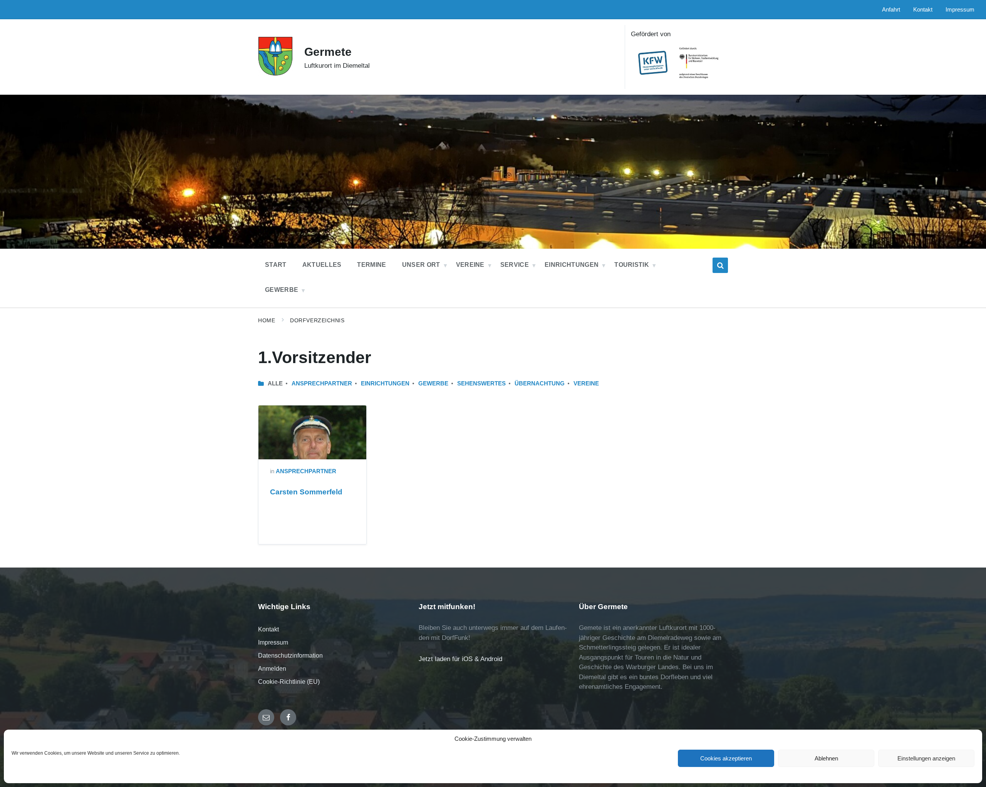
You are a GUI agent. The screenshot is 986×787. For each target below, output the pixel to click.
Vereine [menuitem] (470, 264)
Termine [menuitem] (371, 264)
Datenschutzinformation (290, 655)
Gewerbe (433, 383)
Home (266, 320)
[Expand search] (720, 265)
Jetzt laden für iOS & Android (460, 659)
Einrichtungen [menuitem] (572, 264)
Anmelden (272, 668)
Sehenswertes (481, 383)
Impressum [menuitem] (960, 10)
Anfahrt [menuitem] (891, 10)
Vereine (586, 383)
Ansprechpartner (322, 383)
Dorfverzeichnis (317, 320)
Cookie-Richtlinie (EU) (289, 681)
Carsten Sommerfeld (306, 492)
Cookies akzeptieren (726, 758)
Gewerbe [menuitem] (281, 289)
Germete (328, 51)
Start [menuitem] (276, 264)
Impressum (273, 642)
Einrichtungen (385, 383)
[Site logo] (275, 73)
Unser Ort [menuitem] (421, 264)
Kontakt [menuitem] (922, 10)
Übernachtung (540, 383)
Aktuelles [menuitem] (322, 264)
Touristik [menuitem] (631, 264)
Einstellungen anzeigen (926, 758)
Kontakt (268, 629)
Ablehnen (826, 758)
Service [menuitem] (514, 264)
